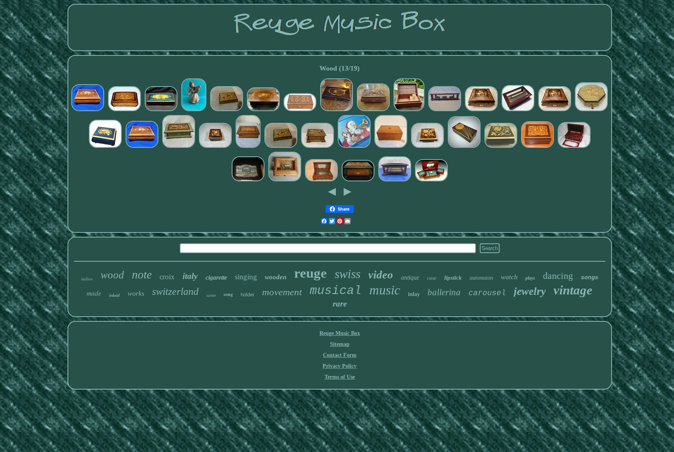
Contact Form (340, 355)
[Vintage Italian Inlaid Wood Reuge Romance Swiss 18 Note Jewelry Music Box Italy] (427, 147)
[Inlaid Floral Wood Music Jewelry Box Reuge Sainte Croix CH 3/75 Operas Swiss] (358, 181)
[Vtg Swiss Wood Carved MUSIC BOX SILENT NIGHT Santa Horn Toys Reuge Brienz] (354, 147)
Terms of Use (340, 377)
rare (340, 303)
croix (167, 277)
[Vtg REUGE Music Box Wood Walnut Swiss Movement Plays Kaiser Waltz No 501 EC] (248, 147)
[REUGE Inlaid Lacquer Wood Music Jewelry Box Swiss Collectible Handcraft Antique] (87, 110)
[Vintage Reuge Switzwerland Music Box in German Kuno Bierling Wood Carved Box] (317, 147)
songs (589, 278)
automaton (481, 278)
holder (247, 295)
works (136, 293)
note (142, 274)
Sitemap (339, 344)
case (431, 278)
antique (410, 277)
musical (336, 291)
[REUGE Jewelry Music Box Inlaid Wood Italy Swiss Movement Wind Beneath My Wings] (373, 110)
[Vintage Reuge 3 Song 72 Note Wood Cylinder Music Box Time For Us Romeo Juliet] (321, 181)
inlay (414, 294)
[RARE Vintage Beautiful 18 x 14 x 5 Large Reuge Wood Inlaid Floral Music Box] (263, 110)
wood (112, 275)
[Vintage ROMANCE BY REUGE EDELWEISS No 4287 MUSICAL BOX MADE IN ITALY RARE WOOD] (336, 110)
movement (282, 292)
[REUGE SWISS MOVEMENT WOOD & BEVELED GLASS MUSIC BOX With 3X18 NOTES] (444, 110)
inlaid (114, 295)
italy (190, 276)
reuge (310, 273)
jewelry (530, 291)
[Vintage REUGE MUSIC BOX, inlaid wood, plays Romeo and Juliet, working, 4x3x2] (537, 147)
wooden (275, 277)
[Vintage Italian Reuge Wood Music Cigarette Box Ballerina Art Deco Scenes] (248, 181)
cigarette (216, 277)
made (94, 293)
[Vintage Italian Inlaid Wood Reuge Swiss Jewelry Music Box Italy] (215, 147)
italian (87, 279)
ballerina (444, 292)
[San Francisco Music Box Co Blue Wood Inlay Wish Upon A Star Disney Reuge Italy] (105, 147)
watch (509, 277)
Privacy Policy (340, 366)
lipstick (453, 278)
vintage (572, 290)
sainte (211, 295)
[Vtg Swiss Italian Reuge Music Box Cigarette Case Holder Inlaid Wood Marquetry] (124, 110)
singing (246, 277)
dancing (558, 276)
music (384, 290)
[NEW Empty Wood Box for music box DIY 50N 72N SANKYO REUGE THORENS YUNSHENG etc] (574, 147)
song (228, 294)
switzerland (175, 291)
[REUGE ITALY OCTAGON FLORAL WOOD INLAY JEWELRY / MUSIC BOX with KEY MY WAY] (591, 110)
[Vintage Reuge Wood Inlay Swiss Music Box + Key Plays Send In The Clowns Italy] (161, 110)
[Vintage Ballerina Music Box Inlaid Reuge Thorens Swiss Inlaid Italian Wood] (431, 181)
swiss (347, 274)
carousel (487, 293)
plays (530, 278)
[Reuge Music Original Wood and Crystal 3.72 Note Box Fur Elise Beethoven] (518, 110)
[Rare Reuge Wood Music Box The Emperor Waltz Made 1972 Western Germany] (178, 147)
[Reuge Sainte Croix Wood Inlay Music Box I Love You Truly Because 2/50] (390, 147)
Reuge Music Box (339, 333)
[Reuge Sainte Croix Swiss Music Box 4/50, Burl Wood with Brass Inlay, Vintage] (299, 110)
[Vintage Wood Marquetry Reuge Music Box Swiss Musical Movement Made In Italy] (481, 110)
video (380, 274)
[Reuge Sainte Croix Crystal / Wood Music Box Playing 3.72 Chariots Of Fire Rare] (394, 181)
